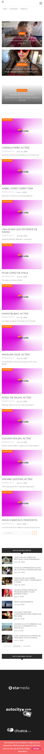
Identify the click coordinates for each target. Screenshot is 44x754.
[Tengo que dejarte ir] (7, 605)
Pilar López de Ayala (15, 273)
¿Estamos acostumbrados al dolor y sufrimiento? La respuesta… (27, 626)
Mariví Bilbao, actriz (15, 313)
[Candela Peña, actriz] (22, 131)
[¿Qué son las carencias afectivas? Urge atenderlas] (7, 560)
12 (30, 533)
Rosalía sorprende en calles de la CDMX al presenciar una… (28, 569)
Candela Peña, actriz (15, 147)
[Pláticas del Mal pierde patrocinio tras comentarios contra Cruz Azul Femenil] (7, 581)
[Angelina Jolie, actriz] (22, 338)
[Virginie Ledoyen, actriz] (22, 462)
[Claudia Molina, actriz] (22, 422)
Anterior (8, 533)
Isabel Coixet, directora (17, 188)
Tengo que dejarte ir (23, 602)
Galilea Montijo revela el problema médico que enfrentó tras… (25, 592)
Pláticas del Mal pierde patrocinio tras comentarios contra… (27, 580)
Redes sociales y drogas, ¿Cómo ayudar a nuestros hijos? (22, 41)
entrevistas (22, 64)
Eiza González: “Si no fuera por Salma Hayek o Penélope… (22, 70)
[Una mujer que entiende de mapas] (22, 213)
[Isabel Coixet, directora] (22, 172)
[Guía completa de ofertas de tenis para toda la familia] (7, 639)
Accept (36, 749)
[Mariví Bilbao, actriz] (22, 297)
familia (22, 33)
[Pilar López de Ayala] (22, 256)
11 (25, 533)
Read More (22, 751)
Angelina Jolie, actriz (16, 354)
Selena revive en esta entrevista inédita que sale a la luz (22, 97)
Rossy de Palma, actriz (16, 397)
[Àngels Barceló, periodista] (22, 503)
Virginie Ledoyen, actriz (17, 479)
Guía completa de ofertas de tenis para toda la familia (27, 637)
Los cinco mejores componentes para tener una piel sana (27, 614)
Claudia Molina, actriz (16, 438)
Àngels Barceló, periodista (19, 520)
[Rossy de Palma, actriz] (22, 381)
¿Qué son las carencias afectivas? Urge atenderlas (26, 558)
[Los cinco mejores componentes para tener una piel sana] (7, 615)
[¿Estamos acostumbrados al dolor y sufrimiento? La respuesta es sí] (7, 627)
